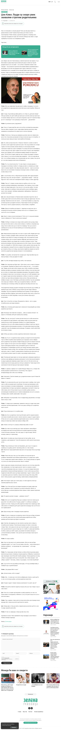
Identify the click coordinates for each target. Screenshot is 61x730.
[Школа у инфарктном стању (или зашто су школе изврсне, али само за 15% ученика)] (11, 52)
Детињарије (8, 621)
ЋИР (49, 1)
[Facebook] (29, 708)
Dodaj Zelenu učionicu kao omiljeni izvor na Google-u (13, 23)
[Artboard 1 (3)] (51, 586)
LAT (52, 1)
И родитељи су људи (21, 684)
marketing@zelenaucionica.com (30, 722)
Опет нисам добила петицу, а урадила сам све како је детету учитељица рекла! (53, 686)
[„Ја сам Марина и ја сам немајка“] (38, 678)
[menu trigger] (58, 2)
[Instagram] (32, 708)
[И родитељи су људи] (23, 678)
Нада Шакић (5, 20)
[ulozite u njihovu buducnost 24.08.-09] (51, 603)
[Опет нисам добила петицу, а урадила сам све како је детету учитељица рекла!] (53, 678)
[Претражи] (54, 2)
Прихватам (14, 727)
